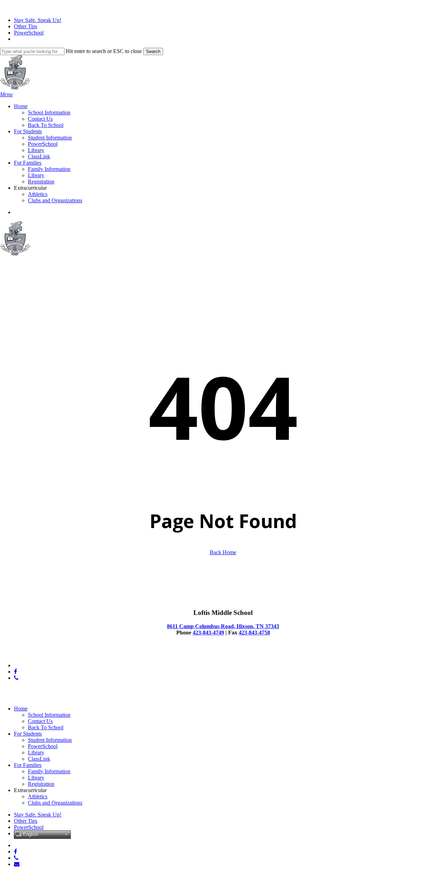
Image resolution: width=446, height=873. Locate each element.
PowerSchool (42, 746)
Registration (41, 784)
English (30, 834)
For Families (27, 765)
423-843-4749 (208, 632)
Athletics (37, 796)
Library (36, 752)
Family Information (49, 771)
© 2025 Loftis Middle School (32, 653)
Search (153, 51)
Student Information (50, 740)
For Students (28, 734)
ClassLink (39, 759)
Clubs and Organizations (55, 803)
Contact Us (40, 721)
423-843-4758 (254, 632)
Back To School (45, 727)
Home (21, 709)
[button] (6, 94)
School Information (49, 715)
